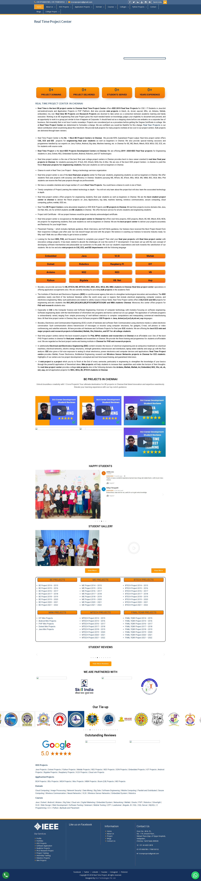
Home (39, 7)
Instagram (114, 872)
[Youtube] (141, 2)
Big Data (97, 790)
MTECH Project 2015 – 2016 (93, 621)
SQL (135, 805)
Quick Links (157, 2)
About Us (49, 7)
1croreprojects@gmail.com (81, 2)
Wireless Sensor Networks (99, 793)
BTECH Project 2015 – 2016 (136, 588)
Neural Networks (74, 793)
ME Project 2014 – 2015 (92, 585)
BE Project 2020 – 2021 (48, 602)
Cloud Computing (42, 790)
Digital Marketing (88, 802)
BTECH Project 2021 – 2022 (136, 605)
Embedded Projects (137, 769)
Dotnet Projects (54, 769)
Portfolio (40, 841)
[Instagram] (145, 2)
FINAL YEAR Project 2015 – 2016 (138, 621)
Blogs (39, 11)
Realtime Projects (43, 848)
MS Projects (120, 781)
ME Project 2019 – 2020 (92, 599)
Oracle (134, 802)
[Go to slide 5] (103, 521)
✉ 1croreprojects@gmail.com (148, 853)
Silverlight (156, 802)
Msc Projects (78, 781)
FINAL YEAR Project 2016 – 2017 (138, 624)
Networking (118, 802)
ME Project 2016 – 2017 (92, 591)
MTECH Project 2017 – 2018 (93, 626)
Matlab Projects (83, 769)
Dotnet (43, 802)
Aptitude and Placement (69, 808)
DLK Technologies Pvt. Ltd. (105, 878)
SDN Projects (121, 769)
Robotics (132, 793)
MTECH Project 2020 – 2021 (93, 635)
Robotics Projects (43, 858)
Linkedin (95, 872)
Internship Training (43, 855)
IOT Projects (151, 769)
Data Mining (87, 790)
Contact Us (111, 841)
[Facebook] (130, 2)
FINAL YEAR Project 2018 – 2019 (138, 629)
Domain (99, 7)
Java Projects (41, 769)
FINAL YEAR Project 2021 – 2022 (138, 638)
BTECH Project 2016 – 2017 (136, 591)
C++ (49, 808)
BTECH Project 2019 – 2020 (136, 599)
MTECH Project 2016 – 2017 (93, 624)
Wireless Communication (56, 793)
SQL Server (142, 805)
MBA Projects (90, 781)
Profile (39, 838)
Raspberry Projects (66, 772)
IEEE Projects (64, 7)
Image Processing (58, 790)
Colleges (123, 7)
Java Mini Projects (46, 629)
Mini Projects (41, 860)
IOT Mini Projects (46, 618)
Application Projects (82, 7)
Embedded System (119, 793)
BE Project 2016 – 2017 (48, 591)
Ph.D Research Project (45, 850)
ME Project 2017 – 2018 (92, 594)
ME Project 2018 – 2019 (92, 597)
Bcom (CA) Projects (106, 781)
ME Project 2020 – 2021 (92, 602)
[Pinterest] (149, 2)
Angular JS (127, 805)
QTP (109, 805)
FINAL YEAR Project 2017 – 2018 (138, 626)
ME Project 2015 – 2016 (92, 588)
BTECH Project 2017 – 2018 (136, 594)
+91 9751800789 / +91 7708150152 (50, 2)
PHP (140, 802)
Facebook (77, 872)
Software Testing (76, 805)
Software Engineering (111, 790)
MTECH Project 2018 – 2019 (93, 629)
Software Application (44, 846)
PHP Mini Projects (46, 624)
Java (37, 802)
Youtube (104, 872)
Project (109, 836)
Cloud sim (76, 802)
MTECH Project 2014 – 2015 (93, 618)
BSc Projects (53, 781)
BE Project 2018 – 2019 (48, 597)
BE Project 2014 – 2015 (48, 585)
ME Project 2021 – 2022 (92, 605)
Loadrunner (116, 805)
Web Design (46, 805)
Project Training (43, 853)
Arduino (58, 802)
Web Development (59, 805)
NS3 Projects (109, 769)
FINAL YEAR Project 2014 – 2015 (138, 618)
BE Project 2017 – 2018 (48, 594)
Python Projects (138, 7)
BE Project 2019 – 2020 (48, 599)
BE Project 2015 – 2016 (48, 588)
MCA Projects (65, 781)
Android (51, 802)
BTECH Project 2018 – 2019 (136, 597)
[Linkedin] (137, 2)
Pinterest (124, 872)
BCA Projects (40, 781)
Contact (153, 7)
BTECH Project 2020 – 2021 (136, 602)
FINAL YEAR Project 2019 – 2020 (138, 632)
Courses (111, 7)
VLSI (84, 793)
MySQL (152, 805)
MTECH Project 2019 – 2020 (93, 632)
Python (55, 808)
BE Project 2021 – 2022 (48, 605)
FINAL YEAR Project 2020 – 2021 (138, 635)
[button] (38, 494)
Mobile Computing (128, 790)
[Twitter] (134, 2)
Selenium (88, 805)
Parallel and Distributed (147, 790)
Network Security (74, 790)
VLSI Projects (81, 772)
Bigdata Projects (50, 772)
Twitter (86, 872)
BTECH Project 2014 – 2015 (136, 585)
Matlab (127, 802)
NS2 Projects (96, 769)
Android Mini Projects (47, 621)
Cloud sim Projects (96, 772)
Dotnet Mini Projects (47, 626)
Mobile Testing (100, 805)
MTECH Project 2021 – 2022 (93, 638)
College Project (51, 11)
